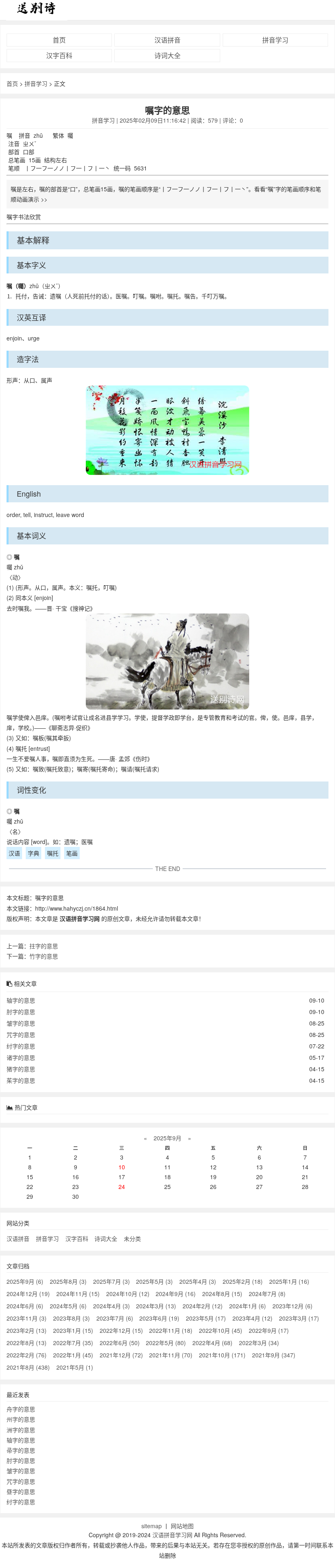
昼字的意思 (21, 1491)
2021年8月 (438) (28, 1367)
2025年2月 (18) (243, 1281)
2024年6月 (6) (25, 1306)
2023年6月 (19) (159, 1318)
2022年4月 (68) (212, 1343)
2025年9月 (167, 1138)
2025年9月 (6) (25, 1281)
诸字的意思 (21, 1057)
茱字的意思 (21, 1080)
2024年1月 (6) (247, 1306)
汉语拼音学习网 (172, 1535)
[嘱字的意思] (167, 431)
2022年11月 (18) (170, 1330)
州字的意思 (21, 1419)
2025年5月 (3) (154, 1281)
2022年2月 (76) (27, 1355)
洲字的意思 (21, 1430)
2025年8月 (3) (68, 1281)
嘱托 (52, 853)
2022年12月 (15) (121, 1330)
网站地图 (182, 1526)
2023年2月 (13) (27, 1330)
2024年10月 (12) (128, 1294)
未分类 (132, 1238)
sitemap (151, 1526)
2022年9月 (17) (269, 1330)
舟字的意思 (21, 1409)
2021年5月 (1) (74, 1367)
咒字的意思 (21, 1034)
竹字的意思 (43, 956)
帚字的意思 (21, 1450)
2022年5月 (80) (166, 1343)
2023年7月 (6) (114, 1318)
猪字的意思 (21, 1069)
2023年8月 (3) (71, 1318)
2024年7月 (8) (267, 1294)
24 (121, 1186)
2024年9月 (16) (176, 1294)
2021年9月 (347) (273, 1355)
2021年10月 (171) (222, 1355)
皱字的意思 (21, 1023)
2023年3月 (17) (299, 1318)
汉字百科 (59, 55)
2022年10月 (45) (220, 1330)
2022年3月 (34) (259, 1343)
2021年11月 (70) (170, 1355)
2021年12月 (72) (121, 1355)
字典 (33, 853)
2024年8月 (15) (222, 1294)
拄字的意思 (43, 946)
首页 (59, 40)
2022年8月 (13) (27, 1343)
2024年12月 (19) (28, 1294)
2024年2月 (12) (203, 1306)
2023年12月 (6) (292, 1306)
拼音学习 (275, 40)
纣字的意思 (21, 1046)
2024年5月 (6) (68, 1306)
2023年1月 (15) (73, 1330)
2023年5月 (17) (206, 1318)
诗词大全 (167, 55)
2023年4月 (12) (252, 1318)
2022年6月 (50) (120, 1343)
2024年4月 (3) (111, 1306)
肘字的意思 (21, 1012)
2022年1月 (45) (73, 1355)
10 (121, 1167)
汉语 (14, 853)
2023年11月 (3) (27, 1318)
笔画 (72, 853)
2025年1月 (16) (289, 1281)
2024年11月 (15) (78, 1294)
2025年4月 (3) (197, 1281)
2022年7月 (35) (73, 1343)
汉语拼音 (167, 40)
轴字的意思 (21, 1000)
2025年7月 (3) (111, 1281)
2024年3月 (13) (156, 1306)
